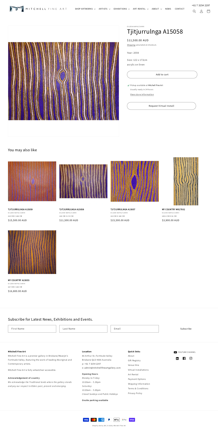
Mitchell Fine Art (119, 426)
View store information (142, 94)
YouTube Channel (187, 352)
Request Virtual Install (161, 106)
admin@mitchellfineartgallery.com (102, 367)
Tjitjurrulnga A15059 (20, 209)
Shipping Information (139, 384)
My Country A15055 (18, 280)
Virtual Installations (138, 370)
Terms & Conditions (138, 388)
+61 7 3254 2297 (201, 5)
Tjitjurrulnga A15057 (123, 209)
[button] (85, 9)
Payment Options (137, 379)
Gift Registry (134, 360)
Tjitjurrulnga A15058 (71, 209)
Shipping (131, 45)
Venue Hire (133, 365)
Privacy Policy (135, 393)
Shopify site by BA (99, 426)
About (131, 356)
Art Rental (133, 374)
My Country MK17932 (173, 209)
